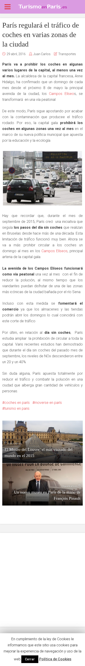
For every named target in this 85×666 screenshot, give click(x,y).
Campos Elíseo (61, 94)
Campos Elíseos (54, 251)
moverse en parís (48, 402)
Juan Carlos (42, 54)
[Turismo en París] (43, 6)
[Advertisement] (42, 579)
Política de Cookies (55, 659)
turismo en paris (16, 408)
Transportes (67, 54)
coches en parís (17, 402)
